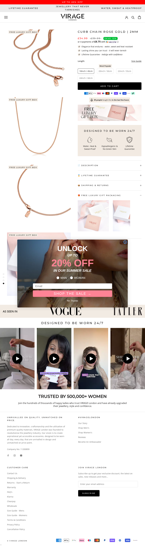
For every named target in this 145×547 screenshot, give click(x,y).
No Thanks (72, 301)
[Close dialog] (125, 242)
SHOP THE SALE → (72, 293)
